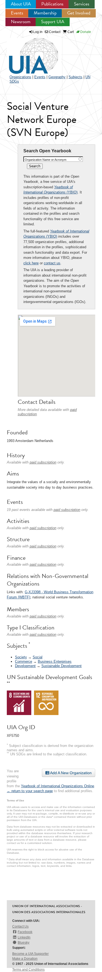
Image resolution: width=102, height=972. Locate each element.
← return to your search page (30, 791)
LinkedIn (24, 937)
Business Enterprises (55, 661)
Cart (70, 32)
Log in (37, 32)
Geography (57, 77)
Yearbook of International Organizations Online (57, 786)
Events (17, 13)
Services (81, 4)
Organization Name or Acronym (45, 159)
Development (25, 666)
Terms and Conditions (28, 969)
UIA (27, 53)
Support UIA (52, 21)
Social (37, 657)
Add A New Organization (70, 773)
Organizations (20, 77)
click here (31, 263)
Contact (54, 32)
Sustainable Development (61, 666)
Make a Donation (25, 959)
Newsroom (20, 21)
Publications (52, 4)
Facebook (25, 932)
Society (21, 657)
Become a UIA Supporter (30, 954)
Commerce (23, 661)
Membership (45, 13)
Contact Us (20, 926)
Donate (85, 32)
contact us (52, 263)
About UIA (21, 4)
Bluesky (23, 942)
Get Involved (78, 13)
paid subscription (43, 462)
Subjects (75, 77)
